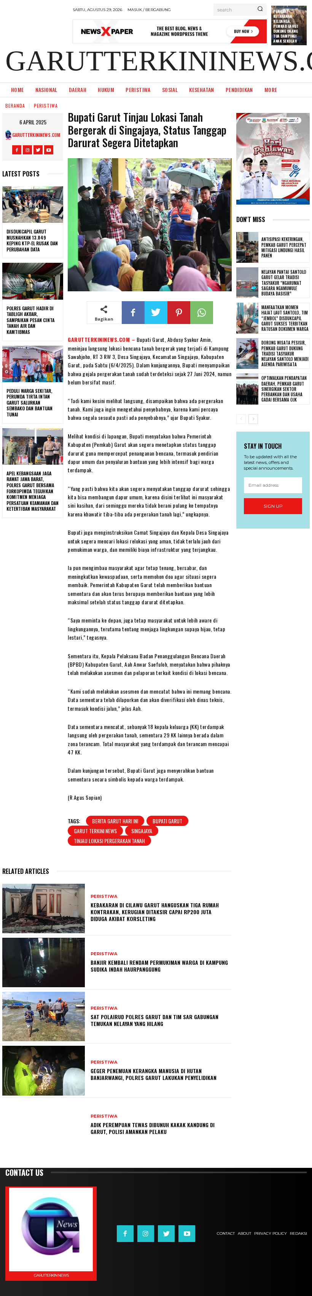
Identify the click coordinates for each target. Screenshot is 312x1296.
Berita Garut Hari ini (115, 821)
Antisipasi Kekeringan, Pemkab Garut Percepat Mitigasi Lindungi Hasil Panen (283, 247)
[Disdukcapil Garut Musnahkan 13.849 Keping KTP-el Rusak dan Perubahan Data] (32, 204)
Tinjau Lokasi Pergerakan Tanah (109, 841)
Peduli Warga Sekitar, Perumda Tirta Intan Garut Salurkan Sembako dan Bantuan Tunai (29, 403)
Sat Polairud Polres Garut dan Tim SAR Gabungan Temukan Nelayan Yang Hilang (154, 1020)
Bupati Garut (167, 821)
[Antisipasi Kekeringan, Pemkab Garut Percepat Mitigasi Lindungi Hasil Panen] (247, 247)
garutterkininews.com (36, 135)
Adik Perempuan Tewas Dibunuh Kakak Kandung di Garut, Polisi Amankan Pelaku (153, 1128)
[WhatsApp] (201, 312)
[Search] (260, 9)
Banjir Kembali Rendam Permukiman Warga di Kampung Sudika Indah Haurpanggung (159, 965)
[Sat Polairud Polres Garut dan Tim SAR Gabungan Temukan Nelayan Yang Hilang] (43, 1016)
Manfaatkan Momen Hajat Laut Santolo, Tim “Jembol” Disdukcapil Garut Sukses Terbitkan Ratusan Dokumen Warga (285, 318)
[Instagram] (27, 149)
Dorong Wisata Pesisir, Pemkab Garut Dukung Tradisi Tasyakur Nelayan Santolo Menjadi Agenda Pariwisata (285, 353)
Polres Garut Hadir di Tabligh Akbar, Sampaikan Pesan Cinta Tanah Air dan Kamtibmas (30, 320)
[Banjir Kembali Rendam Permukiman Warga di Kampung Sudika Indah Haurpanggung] (43, 962)
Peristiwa (46, 105)
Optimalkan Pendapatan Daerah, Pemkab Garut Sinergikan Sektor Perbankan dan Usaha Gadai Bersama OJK (284, 389)
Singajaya (141, 831)
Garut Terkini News (95, 831)
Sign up (273, 506)
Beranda (15, 105)
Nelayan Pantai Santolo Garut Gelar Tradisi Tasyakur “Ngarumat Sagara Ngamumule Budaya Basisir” (283, 283)
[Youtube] (48, 149)
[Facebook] (16, 149)
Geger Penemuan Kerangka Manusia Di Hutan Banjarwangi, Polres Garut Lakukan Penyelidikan (153, 1074)
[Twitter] (38, 149)
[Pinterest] (178, 312)
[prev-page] (241, 419)
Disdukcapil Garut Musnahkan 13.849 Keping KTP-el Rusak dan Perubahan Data (32, 240)
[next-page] (253, 419)
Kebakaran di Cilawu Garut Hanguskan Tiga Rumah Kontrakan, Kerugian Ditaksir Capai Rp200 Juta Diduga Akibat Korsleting (155, 912)
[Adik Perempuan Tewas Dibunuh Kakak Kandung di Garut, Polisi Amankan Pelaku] (43, 1125)
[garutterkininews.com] (8, 135)
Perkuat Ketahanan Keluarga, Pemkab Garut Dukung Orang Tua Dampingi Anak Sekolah (285, 26)
